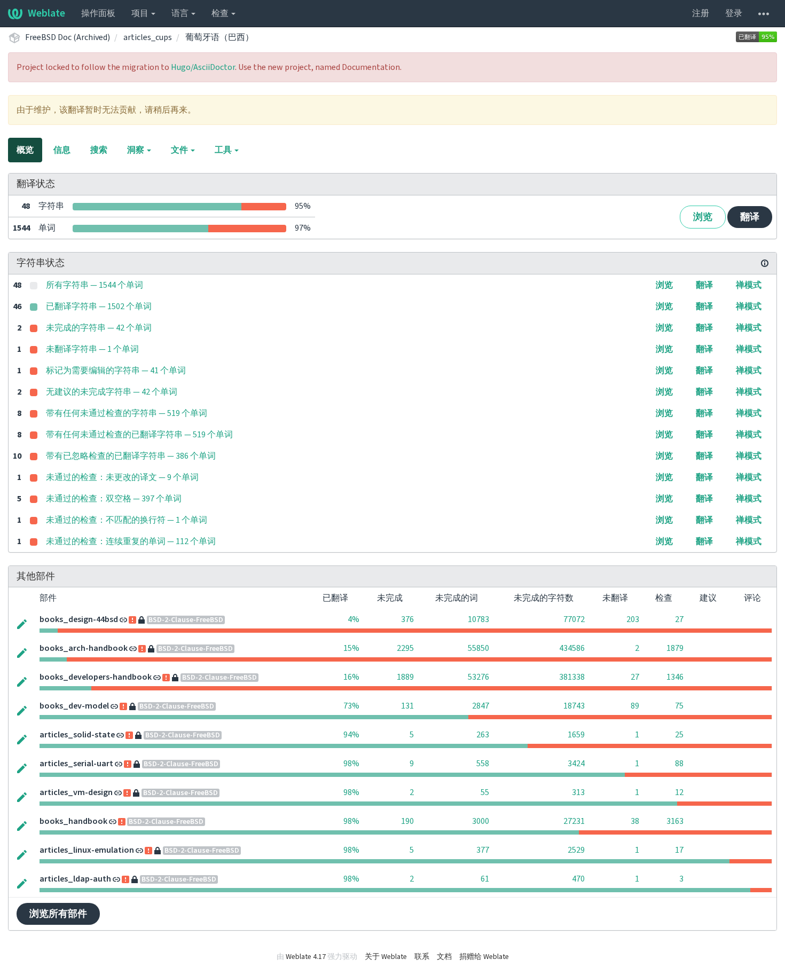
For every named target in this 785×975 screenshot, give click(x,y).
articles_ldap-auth (75, 879)
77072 (574, 619)
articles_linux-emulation (87, 850)
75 (679, 706)
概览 (25, 150)
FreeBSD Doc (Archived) (67, 37)
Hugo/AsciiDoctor (203, 67)
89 (635, 706)
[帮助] (763, 13)
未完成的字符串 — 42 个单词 (99, 328)
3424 (576, 763)
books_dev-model (74, 706)
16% (351, 677)
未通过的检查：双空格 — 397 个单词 (114, 499)
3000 (480, 821)
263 (482, 735)
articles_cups (147, 37)
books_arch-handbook (84, 648)
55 (485, 792)
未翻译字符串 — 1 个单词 (92, 349)
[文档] (764, 263)
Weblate (46, 13)
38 (635, 821)
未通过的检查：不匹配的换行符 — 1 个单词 (126, 520)
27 (679, 619)
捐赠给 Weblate (484, 957)
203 (632, 619)
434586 (572, 648)
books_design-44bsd (79, 619)
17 (679, 850)
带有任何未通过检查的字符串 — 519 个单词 (126, 413)
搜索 (98, 150)
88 (679, 763)
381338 (572, 677)
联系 (421, 957)
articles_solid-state (77, 735)
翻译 (749, 217)
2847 (480, 706)
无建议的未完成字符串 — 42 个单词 (111, 392)
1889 (405, 677)
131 (407, 706)
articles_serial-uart (76, 763)
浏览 (702, 217)
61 (485, 879)
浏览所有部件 (58, 914)
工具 (224, 150)
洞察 (136, 150)
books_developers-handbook (96, 677)
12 (679, 792)
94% (351, 735)
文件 (180, 150)
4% (353, 619)
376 (407, 619)
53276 (478, 677)
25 (679, 735)
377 (482, 850)
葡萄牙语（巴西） (219, 37)
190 (407, 821)
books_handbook (73, 821)
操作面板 (98, 13)
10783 (478, 619)
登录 (733, 13)
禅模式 (749, 285)
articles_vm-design (76, 792)
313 (578, 792)
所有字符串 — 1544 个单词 (94, 285)
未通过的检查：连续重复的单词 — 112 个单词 (131, 541)
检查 (220, 13)
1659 (576, 735)
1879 (675, 648)
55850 (478, 648)
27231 (574, 821)
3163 (675, 821)
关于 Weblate (386, 957)
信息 (61, 150)
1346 (675, 677)
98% (351, 763)
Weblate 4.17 (306, 957)
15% (351, 648)
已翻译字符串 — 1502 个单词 (99, 306)
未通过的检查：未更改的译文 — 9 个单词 (122, 477)
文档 (444, 957)
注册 (700, 13)
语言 (180, 13)
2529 (576, 850)
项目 (140, 13)
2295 (405, 648)
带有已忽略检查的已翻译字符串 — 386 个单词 (131, 456)
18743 (574, 706)
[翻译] (21, 623)
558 (482, 763)
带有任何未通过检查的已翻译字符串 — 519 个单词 (139, 435)
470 (578, 879)
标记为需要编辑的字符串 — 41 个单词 (116, 370)
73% (351, 706)
